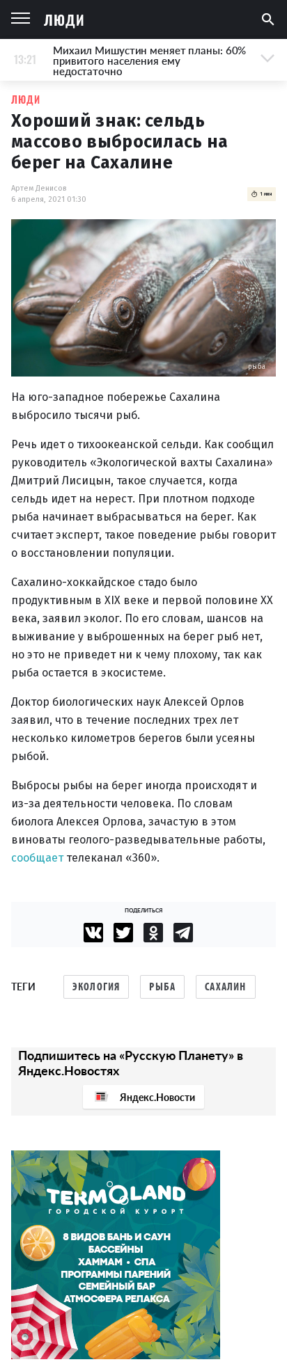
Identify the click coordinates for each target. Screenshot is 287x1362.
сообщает (37, 857)
